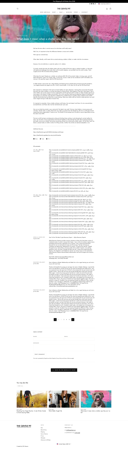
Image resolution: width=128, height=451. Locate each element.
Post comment (40, 354)
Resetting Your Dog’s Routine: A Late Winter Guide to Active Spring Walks (31, 411)
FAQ (42, 427)
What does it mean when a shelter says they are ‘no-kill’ (95, 411)
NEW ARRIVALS (45, 12)
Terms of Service (67, 358)
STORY (76, 12)
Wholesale (43, 438)
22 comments (19, 35)
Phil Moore (25, 446)
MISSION (69, 12)
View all (20, 386)
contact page (77, 432)
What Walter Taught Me (55, 411)
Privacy (42, 436)
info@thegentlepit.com (71, 430)
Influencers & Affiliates (46, 440)
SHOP (54, 12)
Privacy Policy (59, 358)
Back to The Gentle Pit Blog (64, 370)
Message (36, 343)
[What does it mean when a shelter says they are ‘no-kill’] (96, 399)
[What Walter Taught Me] (64, 399)
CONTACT (85, 12)
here (46, 54)
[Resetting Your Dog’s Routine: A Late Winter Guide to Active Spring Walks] (32, 399)
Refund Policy (44, 430)
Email (66, 336)
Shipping (43, 432)
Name (35, 336)
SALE (61, 12)
